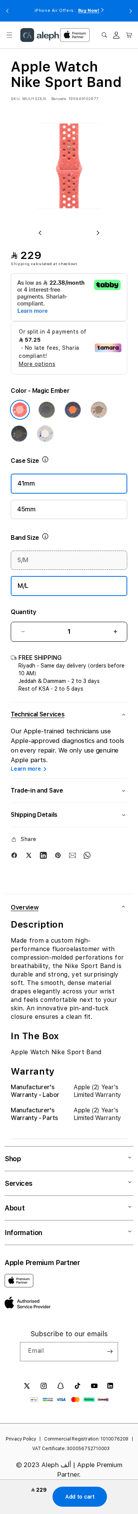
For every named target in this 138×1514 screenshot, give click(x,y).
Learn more (26, 769)
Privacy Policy (21, 1439)
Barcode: (59, 98)
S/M (22, 560)
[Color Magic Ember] (20, 410)
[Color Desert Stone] (98, 409)
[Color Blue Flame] (72, 409)
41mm (26, 483)
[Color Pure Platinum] (45, 433)
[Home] (39, 35)
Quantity (23, 612)
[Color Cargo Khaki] (46, 409)
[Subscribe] (109, 1351)
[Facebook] (14, 855)
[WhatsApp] (87, 855)
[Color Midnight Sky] (19, 433)
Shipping (20, 263)
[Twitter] (28, 855)
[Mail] (72, 855)
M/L (23, 585)
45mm (26, 509)
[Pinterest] (57, 855)
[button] (9, 35)
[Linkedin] (43, 855)
